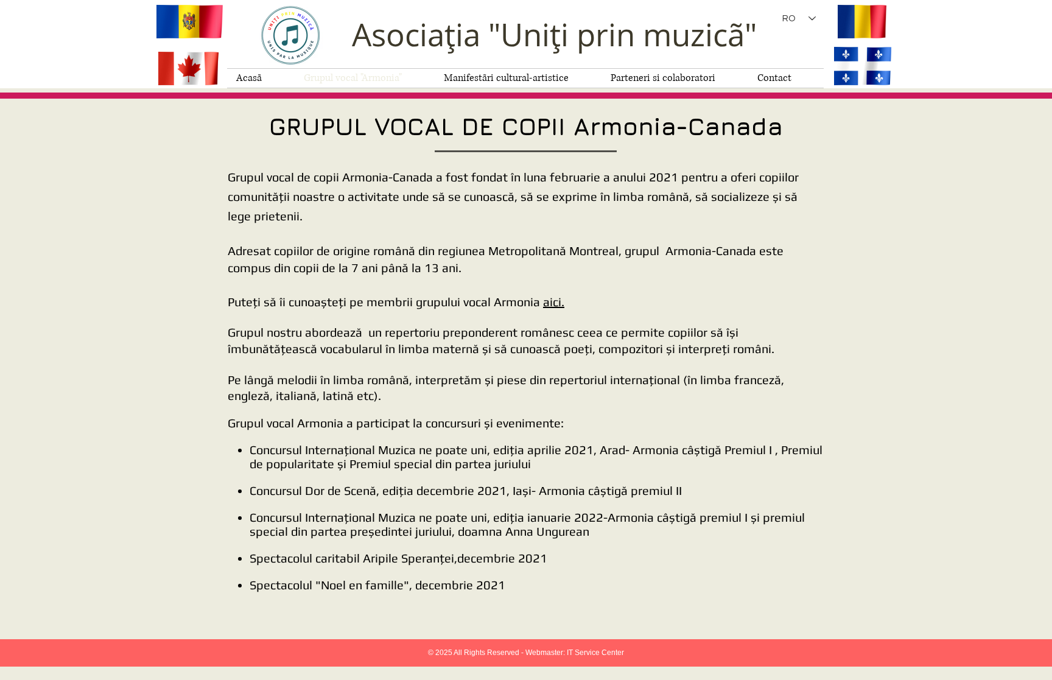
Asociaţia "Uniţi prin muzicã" (554, 34)
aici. (553, 302)
